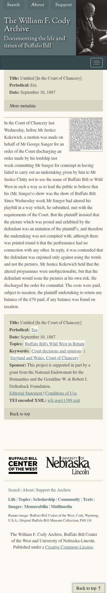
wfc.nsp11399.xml (63, 400)
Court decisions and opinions (57, 351)
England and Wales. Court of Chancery (44, 357)
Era (35, 329)
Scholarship (44, 499)
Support (63, 5)
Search (13, 5)
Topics (24, 499)
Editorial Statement (25, 393)
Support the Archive (53, 490)
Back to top (20, 413)
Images (14, 506)
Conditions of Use (61, 393)
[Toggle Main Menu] (97, 62)
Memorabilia (36, 506)
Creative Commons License (69, 547)
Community (69, 499)
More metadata (23, 105)
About (37, 5)
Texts (88, 499)
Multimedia (61, 506)
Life (12, 499)
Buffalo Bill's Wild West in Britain (55, 343)
